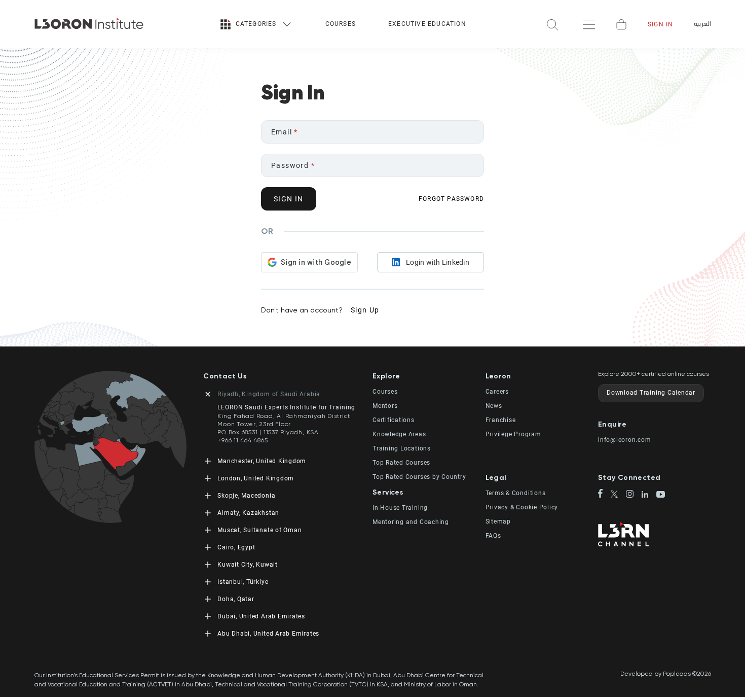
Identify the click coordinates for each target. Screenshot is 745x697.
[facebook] (604, 494)
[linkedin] (649, 495)
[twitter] (618, 495)
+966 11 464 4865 (242, 440)
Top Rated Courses (401, 462)
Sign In (660, 24)
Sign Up (365, 310)
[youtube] (660, 495)
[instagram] (634, 495)
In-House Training (400, 507)
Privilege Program (513, 434)
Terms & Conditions (516, 493)
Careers (497, 391)
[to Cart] (621, 24)
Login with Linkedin (437, 262)
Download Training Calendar (651, 392)
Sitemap (498, 521)
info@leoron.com (624, 439)
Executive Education (427, 23)
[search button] (552, 24)
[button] (429, 376)
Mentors (384, 405)
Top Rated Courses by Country (419, 476)
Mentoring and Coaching (410, 522)
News (494, 405)
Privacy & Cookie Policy (522, 507)
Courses (340, 23)
